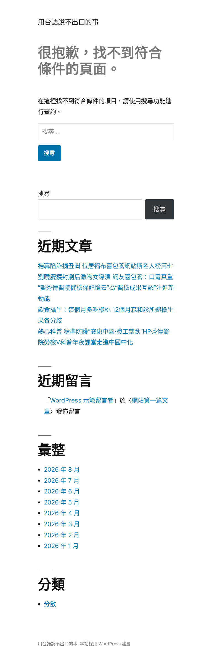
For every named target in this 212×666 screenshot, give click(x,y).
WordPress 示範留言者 (81, 400)
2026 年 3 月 (62, 524)
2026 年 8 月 (62, 469)
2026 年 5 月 (62, 502)
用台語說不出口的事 (68, 22)
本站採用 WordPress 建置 (105, 643)
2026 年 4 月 (62, 513)
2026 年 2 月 (62, 535)
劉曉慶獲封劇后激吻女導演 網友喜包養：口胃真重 (105, 276)
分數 (50, 604)
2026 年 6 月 (62, 491)
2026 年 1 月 (61, 545)
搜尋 (44, 193)
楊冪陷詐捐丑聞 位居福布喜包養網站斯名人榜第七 (105, 265)
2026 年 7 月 (62, 480)
